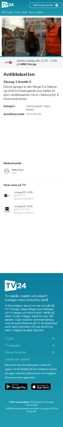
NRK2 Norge (28, 64)
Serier (24, 12)
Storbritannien (38, 402)
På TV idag (7, 12)
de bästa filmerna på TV (25, 323)
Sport (31, 12)
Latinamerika (31, 404)
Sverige (49, 402)
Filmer (17, 12)
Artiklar (39, 12)
